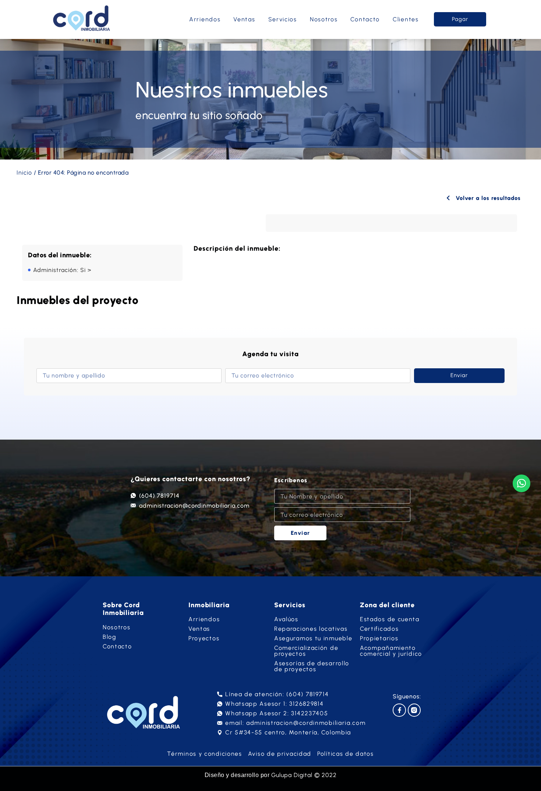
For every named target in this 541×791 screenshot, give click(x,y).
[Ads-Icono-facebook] (399, 710)
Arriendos (204, 19)
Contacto (365, 19)
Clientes (406, 19)
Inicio (24, 172)
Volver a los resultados (487, 198)
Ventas (244, 19)
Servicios (282, 19)
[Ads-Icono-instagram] (414, 710)
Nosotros (324, 19)
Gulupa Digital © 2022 (304, 775)
